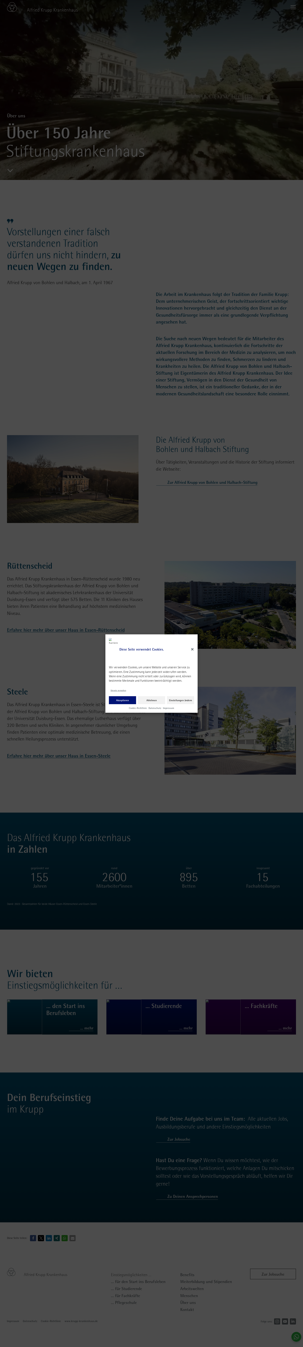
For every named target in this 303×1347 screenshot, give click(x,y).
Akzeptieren (122, 700)
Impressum (168, 707)
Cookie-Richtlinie (138, 707)
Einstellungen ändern (180, 700)
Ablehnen (151, 700)
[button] (192, 649)
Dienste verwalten (118, 690)
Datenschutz (155, 707)
